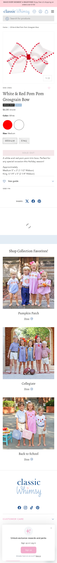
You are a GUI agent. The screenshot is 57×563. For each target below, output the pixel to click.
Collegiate (28, 383)
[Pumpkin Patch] (28, 283)
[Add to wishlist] (49, 88)
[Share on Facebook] (33, 201)
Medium (10, 141)
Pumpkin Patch (28, 313)
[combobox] (28, 18)
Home (5, 27)
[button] (46, 11)
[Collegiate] (28, 353)
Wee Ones (7, 88)
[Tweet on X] (27, 201)
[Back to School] (28, 423)
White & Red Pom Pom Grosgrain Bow (24, 27)
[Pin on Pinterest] (39, 201)
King (24, 141)
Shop (26, 318)
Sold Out (28, 153)
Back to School (28, 453)
